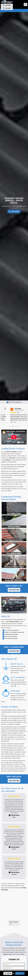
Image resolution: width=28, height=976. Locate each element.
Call (5, 954)
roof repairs (6, 460)
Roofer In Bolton (11, 451)
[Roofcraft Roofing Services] (7, 2)
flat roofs (12, 458)
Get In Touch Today (14, 589)
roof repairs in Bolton (12, 621)
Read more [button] (5, 422)
